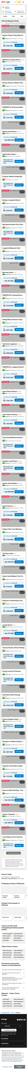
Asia (12, 1012)
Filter (13, 16)
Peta (22, 16)
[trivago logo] (5, 2)
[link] (15, 2)
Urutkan (5, 16)
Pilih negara (4, 1023)
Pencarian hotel (5, 1012)
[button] (13, 7)
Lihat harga (18, 45)
